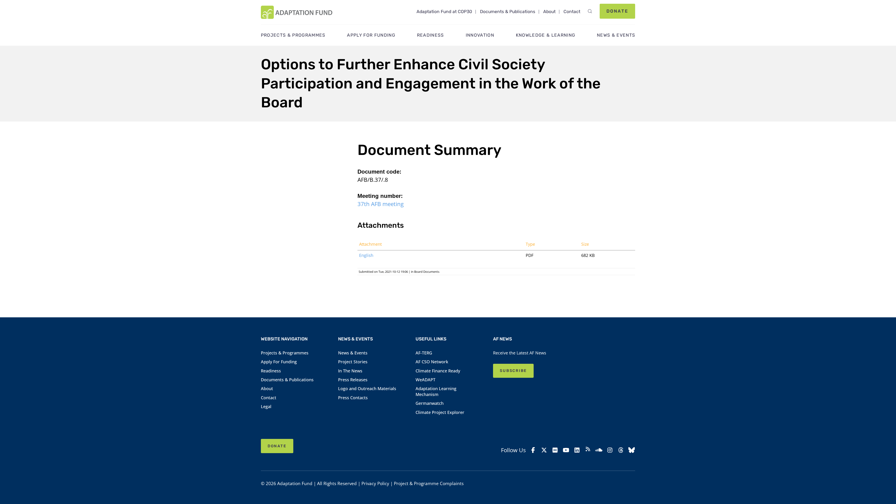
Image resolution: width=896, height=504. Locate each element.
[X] (544, 450)
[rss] (588, 450)
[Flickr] (555, 450)
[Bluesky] (631, 450)
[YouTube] (566, 450)
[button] (590, 11)
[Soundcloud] (598, 450)
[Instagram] (609, 450)
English (366, 255)
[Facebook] (533, 450)
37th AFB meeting (380, 204)
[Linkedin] (577, 450)
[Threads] (620, 450)
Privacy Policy (375, 483)
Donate (617, 11)
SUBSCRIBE (513, 370)
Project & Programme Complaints (429, 483)
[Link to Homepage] (296, 12)
